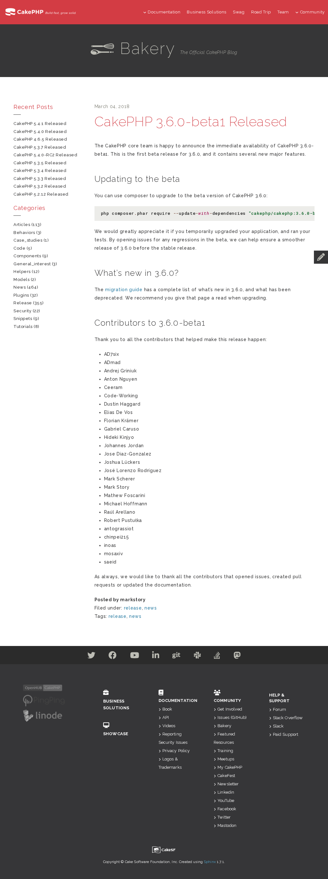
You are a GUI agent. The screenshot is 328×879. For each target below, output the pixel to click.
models (21, 279)
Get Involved (229, 709)
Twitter (224, 817)
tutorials (23, 326)
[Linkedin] (155, 656)
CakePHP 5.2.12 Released (41, 194)
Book (167, 709)
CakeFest (226, 775)
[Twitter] (92, 656)
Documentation (164, 12)
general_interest (32, 263)
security (22, 310)
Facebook (226, 808)
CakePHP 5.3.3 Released (39, 178)
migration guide (124, 289)
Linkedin (225, 792)
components (27, 255)
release (133, 608)
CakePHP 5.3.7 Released (39, 147)
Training (225, 750)
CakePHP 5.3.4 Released (39, 170)
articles (21, 224)
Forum (279, 709)
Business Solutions (206, 12)
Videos (169, 725)
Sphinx (210, 862)
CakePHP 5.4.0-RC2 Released (45, 154)
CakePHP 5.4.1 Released (39, 123)
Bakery (224, 725)
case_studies (27, 240)
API (165, 717)
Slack (278, 726)
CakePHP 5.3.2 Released (39, 186)
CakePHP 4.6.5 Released (40, 139)
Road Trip (261, 12)
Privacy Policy (176, 750)
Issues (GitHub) (232, 717)
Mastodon (226, 825)
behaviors (24, 232)
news (150, 608)
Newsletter (228, 784)
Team (283, 12)
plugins (21, 295)
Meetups (225, 759)
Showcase (115, 733)
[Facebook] (113, 656)
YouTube (225, 800)
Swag (239, 12)
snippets (22, 318)
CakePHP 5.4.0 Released (40, 131)
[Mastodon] (237, 656)
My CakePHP (229, 767)
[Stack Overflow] (217, 656)
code (19, 248)
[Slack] (197, 656)
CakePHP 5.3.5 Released (39, 162)
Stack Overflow (288, 717)
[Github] (176, 656)
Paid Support (286, 734)
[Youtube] (134, 656)
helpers (22, 271)
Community (312, 12)
